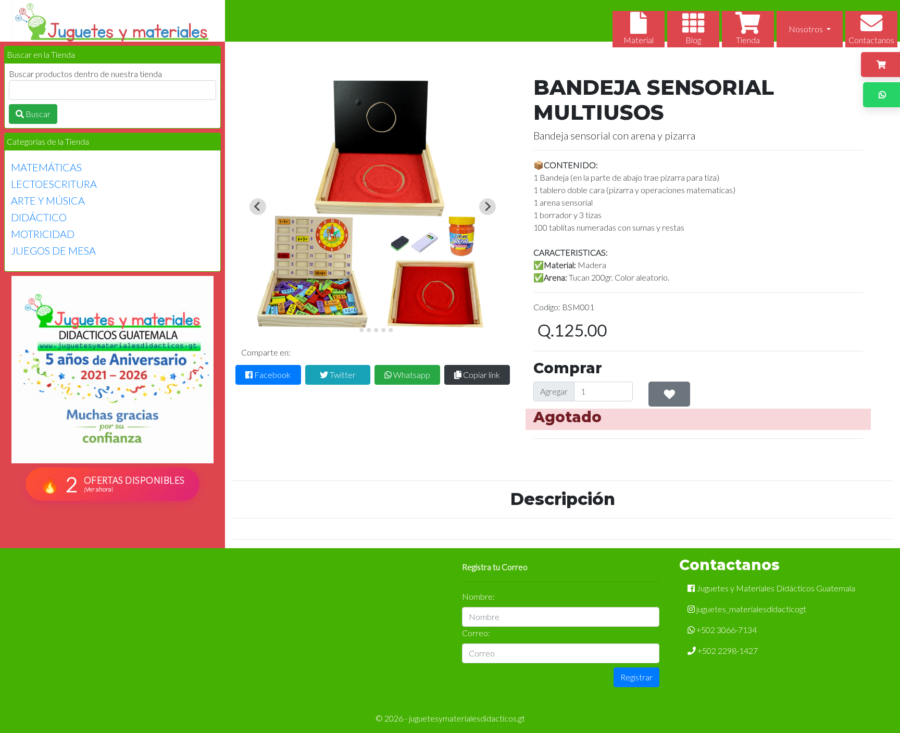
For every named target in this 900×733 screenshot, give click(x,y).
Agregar (554, 391)
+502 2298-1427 (727, 650)
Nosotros (806, 29)
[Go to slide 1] (354, 330)
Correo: (476, 633)
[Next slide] (487, 206)
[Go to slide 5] (383, 330)
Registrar (636, 677)
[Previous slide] (257, 206)
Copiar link (480, 375)
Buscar (37, 114)
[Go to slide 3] (369, 330)
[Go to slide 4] (376, 330)
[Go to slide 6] (391, 330)
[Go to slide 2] (361, 330)
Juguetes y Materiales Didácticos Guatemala (775, 588)
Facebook (272, 375)
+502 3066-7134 (726, 630)
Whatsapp (411, 375)
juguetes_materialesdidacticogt (750, 609)
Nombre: (478, 596)
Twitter (342, 375)
